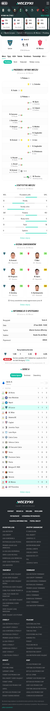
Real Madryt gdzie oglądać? (13, 678)
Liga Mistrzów (8, 531)
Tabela (19, 56)
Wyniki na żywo (7, 15)
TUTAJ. (27, 360)
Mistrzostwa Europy (33, 652)
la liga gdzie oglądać (10, 578)
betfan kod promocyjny (35, 682)
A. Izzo (35, 140)
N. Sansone (13, 114)
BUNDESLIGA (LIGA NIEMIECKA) (12, 558)
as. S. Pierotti (13, 172)
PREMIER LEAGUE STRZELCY (11, 638)
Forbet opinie (7, 682)
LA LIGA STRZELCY (8, 641)
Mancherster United (33, 542)
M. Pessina (36, 176)
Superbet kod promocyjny (35, 678)
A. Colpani (36, 108)
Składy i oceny (34, 62)
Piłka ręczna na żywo (34, 627)
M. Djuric (36, 102)
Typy (9, 56)
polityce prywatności (7, 707)
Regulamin (38, 511)
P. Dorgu (14, 129)
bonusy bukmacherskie (11, 696)
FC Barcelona (31, 531)
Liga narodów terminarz (35, 606)
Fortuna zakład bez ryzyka (36, 689)
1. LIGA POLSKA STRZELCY (11, 655)
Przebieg (8, 62)
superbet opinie (8, 671)
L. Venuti (14, 164)
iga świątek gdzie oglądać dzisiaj (12, 582)
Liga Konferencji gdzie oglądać (11, 604)
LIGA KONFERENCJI (9, 538)
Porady (29, 641)
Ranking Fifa (30, 638)
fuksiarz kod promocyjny (12, 685)
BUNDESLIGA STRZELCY (10, 648)
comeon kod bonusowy (34, 696)
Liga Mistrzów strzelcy (11, 624)
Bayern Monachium (33, 545)
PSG (27, 559)
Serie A (19, 33)
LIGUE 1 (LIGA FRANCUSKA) (11, 562)
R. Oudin (14, 90)
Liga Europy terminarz (34, 578)
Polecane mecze (32, 645)
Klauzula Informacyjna (18, 521)
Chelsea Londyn (32, 552)
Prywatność (14, 516)
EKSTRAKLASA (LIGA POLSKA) (12, 542)
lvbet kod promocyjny (34, 685)
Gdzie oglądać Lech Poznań (12, 615)
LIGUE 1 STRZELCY (8, 652)
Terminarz (27, 56)
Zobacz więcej (25, 238)
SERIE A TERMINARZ (32, 595)
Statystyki (23, 62)
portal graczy (35, 521)
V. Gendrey (14, 166)
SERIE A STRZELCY (8, 645)
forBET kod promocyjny (11, 675)
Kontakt (11, 511)
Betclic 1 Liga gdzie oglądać (13, 600)
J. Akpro (35, 135)
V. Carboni (36, 110)
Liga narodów (8, 565)
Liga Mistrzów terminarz (35, 574)
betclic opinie (31, 675)
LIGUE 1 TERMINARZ (32, 602)
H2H (14, 56)
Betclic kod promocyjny (35, 671)
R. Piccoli (14, 116)
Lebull (5, 689)
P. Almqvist (13, 127)
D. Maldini (36, 127)
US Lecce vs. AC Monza (32, 33)
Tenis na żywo (31, 631)
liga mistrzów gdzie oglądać (36, 655)
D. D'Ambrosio (37, 151)
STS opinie (6, 664)
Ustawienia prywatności (31, 516)
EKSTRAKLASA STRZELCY (10, 634)
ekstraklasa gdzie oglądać (12, 587)
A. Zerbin (35, 129)
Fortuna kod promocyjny (35, 668)
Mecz (4, 56)
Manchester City (32, 556)
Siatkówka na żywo (33, 624)
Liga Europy (7, 535)
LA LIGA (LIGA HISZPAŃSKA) (11, 551)
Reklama (29, 511)
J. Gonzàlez (13, 120)
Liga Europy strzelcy (10, 627)
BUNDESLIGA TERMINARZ (34, 599)
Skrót (15, 62)
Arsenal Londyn (32, 549)
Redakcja (19, 511)
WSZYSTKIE (45, 15)
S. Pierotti (14, 158)
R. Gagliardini (37, 133)
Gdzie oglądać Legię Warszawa (10, 610)
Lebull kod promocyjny (34, 692)
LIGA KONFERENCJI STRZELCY (12, 631)
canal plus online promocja (13, 590)
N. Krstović (13, 140)
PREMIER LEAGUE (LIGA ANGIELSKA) (10, 546)
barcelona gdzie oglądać (12, 574)
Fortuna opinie (8, 668)
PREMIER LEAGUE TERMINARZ (35, 588)
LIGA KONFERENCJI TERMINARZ (36, 581)
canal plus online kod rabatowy (10, 595)
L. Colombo (36, 84)
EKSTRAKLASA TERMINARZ (34, 585)
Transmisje (37, 56)
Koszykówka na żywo (34, 634)
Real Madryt (30, 535)
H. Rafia (15, 122)
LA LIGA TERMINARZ (32, 592)
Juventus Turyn (32, 563)
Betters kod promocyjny (12, 692)
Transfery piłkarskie (34, 648)
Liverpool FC (30, 538)
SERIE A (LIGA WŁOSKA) (10, 555)
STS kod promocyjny (33, 664)
